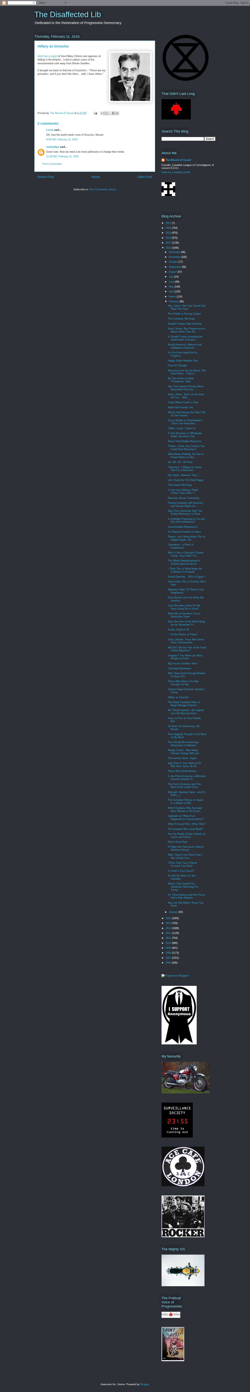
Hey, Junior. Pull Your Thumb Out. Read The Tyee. (187, 307)
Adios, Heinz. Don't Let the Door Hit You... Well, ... (186, 396)
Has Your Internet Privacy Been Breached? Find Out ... (186, 388)
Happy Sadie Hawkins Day (183, 360)
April (172, 291)
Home (95, 177)
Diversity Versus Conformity (183, 498)
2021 (169, 223)
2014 (169, 923)
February (174, 301)
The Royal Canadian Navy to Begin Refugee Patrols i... (184, 704)
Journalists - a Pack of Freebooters (180, 546)
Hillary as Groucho (178, 697)
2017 (169, 242)
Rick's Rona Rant (177, 841)
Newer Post (46, 177)
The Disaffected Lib (67, 14)
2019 (169, 232)
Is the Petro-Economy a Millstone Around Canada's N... (187, 778)
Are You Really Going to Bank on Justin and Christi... (186, 835)
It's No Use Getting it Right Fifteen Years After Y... (183, 492)
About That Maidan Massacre (184, 441)
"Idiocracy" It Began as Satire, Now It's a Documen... (185, 469)
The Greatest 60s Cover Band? (185, 829)
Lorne (49, 129)
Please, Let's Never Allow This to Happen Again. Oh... (186, 538)
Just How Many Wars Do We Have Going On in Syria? (184, 607)
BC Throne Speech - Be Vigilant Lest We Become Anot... (186, 712)
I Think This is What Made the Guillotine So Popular (185, 570)
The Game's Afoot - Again (182, 758)
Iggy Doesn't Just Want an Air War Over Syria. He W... (184, 765)
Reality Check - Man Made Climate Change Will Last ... (185, 752)
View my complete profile (176, 172)
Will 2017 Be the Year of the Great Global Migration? (187, 649)
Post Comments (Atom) (102, 189)
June (172, 281)
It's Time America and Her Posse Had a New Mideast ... (186, 896)
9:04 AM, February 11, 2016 (62, 139)
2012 (169, 933)
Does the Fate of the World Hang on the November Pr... (186, 623)
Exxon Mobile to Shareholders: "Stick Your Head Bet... (185, 422)
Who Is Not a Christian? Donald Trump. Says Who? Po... (185, 554)
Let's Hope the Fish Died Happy (186, 480)
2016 (169, 247)
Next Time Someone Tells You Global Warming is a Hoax (185, 512)
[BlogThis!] (106, 113)
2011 (169, 937)
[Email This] (102, 113)
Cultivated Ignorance (179, 668)
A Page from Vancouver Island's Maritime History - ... (186, 848)
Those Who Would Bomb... (183, 771)
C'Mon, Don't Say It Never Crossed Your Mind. (182, 864)
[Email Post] (95, 113)
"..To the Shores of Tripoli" (183, 634)
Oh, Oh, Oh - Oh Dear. (180, 462)
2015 (169, 918)
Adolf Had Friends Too (180, 407)
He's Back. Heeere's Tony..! (183, 475)
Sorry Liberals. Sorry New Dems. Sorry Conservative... (186, 641)
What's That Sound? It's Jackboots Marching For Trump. (183, 886)
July (171, 276)
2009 (169, 947)
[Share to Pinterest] (117, 113)
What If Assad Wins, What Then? (186, 823)
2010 (169, 943)
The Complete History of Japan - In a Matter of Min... (186, 801)
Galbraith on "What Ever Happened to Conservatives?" (186, 817)
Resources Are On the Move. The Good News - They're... (187, 372)
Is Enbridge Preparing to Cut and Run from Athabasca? (186, 520)
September (175, 266)
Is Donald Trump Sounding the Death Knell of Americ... (185, 338)
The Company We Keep (181, 318)
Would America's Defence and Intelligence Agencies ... (185, 346)
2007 (169, 957)
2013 (169, 928)
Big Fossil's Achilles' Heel (182, 663)
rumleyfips (52, 146)
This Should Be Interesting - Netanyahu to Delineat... (183, 744)
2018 (169, 237)
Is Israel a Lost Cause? (181, 870)
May (171, 286)
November (175, 256)
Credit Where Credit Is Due (183, 402)
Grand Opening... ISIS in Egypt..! (186, 576)
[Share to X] (110, 113)
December (175, 252)
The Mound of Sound (178, 159)
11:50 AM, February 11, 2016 (62, 156)
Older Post (144, 177)
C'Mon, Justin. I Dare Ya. (182, 428)
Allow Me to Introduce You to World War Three (184, 615)
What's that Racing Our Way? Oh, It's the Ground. (187, 414)
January (174, 911)
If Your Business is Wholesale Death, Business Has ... (185, 435)
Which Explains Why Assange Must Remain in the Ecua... (185, 809)
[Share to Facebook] (113, 113)
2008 (169, 952)
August (173, 271)
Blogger (144, 1384)
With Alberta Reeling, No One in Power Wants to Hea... (186, 456)
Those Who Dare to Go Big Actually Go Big (183, 683)
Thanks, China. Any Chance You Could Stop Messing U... (186, 448)
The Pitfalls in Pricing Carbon (184, 313)
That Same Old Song (180, 484)
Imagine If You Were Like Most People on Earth (185, 657)
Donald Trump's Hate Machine (185, 323)
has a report (47, 56)
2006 (169, 962)
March (173, 296)
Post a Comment (52, 163)
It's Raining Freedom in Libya (184, 531)
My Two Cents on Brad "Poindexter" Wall (181, 380)
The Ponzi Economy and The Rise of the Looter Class (184, 786)
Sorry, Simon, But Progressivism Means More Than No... (186, 330)
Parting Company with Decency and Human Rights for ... (185, 504)
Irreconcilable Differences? (183, 526)
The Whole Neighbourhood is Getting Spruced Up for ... (184, 562)
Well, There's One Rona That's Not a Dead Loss (185, 856)
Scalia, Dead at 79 (178, 629)
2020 (169, 227)
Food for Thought (177, 365)
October (174, 261)
